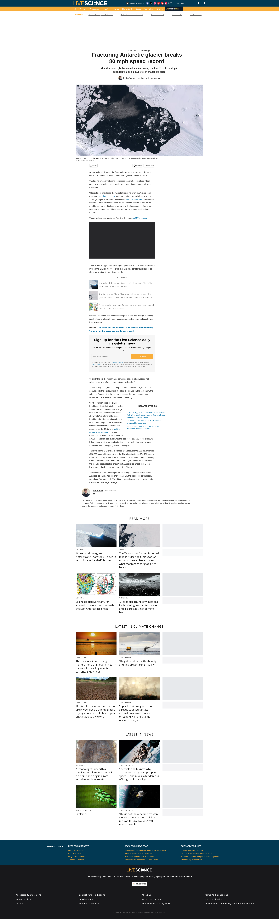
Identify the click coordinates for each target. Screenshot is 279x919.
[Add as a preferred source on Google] (139, 884)
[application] (122, 240)
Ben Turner (130, 78)
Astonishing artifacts (76, 860)
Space (138, 9)
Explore (160, 9)
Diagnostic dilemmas (76, 857)
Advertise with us (151, 899)
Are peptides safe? (157, 15)
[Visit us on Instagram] (155, 3)
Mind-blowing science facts (191, 860)
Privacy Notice (96, 364)
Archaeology (95, 9)
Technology (149, 9)
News (159, 78)
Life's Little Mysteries (76, 850)
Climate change (145, 51)
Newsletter (150, 165)
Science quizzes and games (192, 850)
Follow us (139, 165)
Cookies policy (87, 899)
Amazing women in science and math (139, 853)
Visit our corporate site (181, 877)
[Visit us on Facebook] (147, 3)
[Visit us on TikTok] (166, 3)
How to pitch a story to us (156, 904)
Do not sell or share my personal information (229, 904)
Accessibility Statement (28, 895)
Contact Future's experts (92, 895)
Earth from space (74, 853)
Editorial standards (89, 904)
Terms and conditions (216, 895)
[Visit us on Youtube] (158, 3)
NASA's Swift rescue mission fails (132, 15)
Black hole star (177, 15)
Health (106, 9)
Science (116, 9)
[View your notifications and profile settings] (198, 3)
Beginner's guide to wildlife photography (196, 853)
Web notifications (214, 899)
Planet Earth (127, 9)
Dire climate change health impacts (100, 15)
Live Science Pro (196, 15)
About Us (146, 895)
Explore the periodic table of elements (139, 857)
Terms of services (117, 362)
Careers (20, 904)
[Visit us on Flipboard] (162, 3)
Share (95, 165)
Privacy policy (23, 899)
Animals (83, 9)
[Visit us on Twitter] (151, 3)
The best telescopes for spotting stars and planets (200, 857)
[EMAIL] (94, 494)
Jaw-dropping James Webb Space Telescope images (145, 850)
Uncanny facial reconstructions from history (141, 860)
